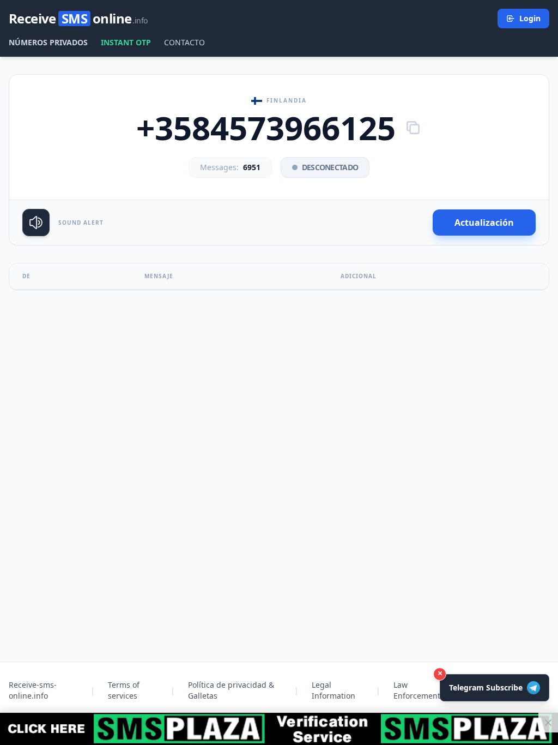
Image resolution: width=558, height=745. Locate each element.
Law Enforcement (416, 690)
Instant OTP (126, 42)
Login (530, 18)
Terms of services (124, 690)
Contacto (184, 42)
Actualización (484, 223)
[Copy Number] (413, 127)
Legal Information (333, 690)
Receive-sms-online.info (33, 690)
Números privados (48, 42)
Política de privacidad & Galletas (231, 690)
